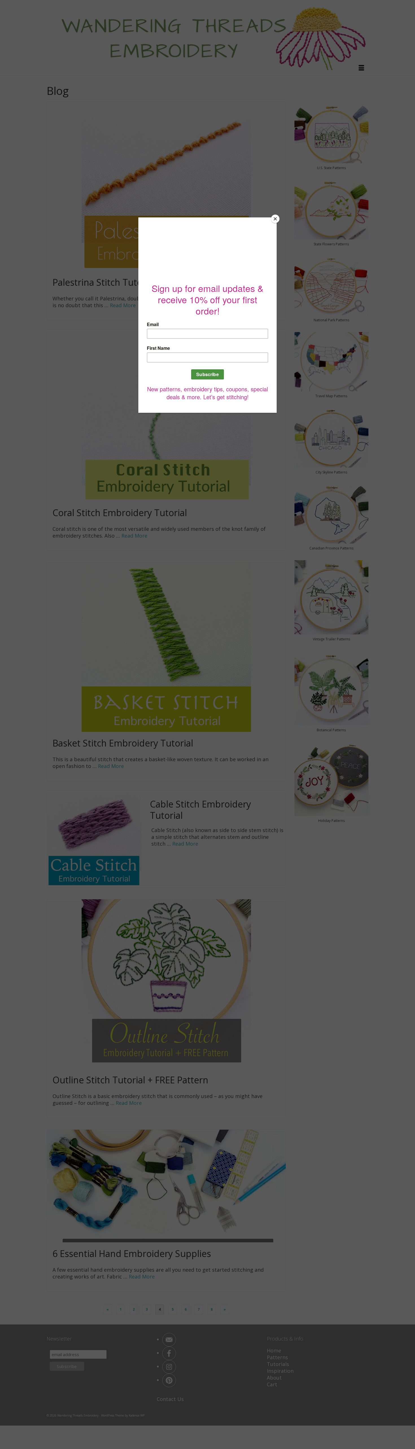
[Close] (275, 219)
